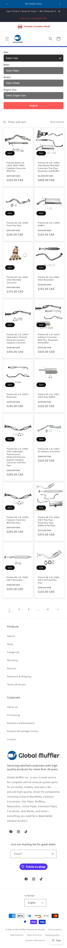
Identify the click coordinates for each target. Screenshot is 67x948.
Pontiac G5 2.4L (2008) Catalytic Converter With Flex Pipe (18, 520)
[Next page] (58, 609)
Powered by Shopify (36, 929)
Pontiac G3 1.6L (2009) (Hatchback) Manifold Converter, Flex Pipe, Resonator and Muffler (49, 166)
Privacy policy (54, 929)
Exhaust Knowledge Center (22, 731)
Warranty (12, 660)
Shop (10, 644)
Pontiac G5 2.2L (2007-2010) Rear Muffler (49, 395)
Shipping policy (52, 935)
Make (6, 64)
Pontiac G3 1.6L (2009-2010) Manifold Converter (17, 280)
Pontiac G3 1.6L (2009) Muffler (49, 224)
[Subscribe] (52, 854)
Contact (11, 739)
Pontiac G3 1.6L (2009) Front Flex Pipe (17, 224)
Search (33, 105)
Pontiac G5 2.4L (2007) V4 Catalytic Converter (49, 450)
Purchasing (13, 715)
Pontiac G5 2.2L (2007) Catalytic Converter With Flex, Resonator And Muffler (49, 338)
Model (7, 77)
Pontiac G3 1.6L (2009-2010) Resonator (49, 278)
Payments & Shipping (19, 676)
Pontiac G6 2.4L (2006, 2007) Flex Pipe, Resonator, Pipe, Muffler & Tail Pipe (49, 521)
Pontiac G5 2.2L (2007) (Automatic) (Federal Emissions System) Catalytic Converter (18, 338)
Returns (11, 668)
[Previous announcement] (7, 4)
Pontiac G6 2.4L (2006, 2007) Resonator (17, 578)
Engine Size (10, 89)
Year (6, 52)
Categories (13, 652)
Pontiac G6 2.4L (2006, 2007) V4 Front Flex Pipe (49, 580)
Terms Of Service (16, 684)
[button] (7, 39)
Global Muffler (19, 929)
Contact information (35, 940)
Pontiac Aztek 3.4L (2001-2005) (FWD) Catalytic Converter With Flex (16, 166)
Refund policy (17, 935)
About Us (12, 707)
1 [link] (9, 609)
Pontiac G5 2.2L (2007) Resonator (18, 395)
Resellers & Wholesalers (21, 723)
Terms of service (34, 935)
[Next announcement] (60, 4)
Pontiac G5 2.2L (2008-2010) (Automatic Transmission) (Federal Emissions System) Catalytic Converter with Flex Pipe (18, 457)
